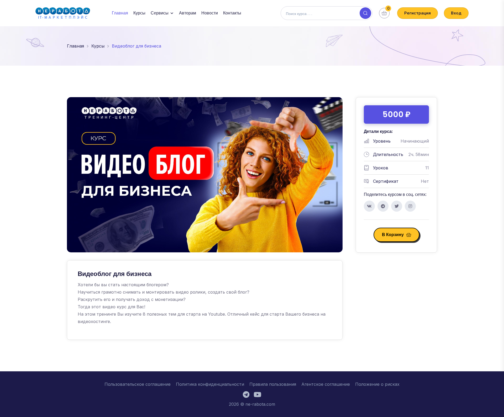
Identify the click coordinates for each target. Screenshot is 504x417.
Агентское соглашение (325, 384)
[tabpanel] (205, 300)
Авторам (187, 13)
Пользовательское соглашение (137, 384)
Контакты (232, 13)
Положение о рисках (377, 384)
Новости (209, 13)
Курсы (139, 13)
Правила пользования (272, 384)
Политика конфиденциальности (210, 384)
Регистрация (417, 13)
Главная (120, 13)
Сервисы (160, 13)
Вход (456, 13)
